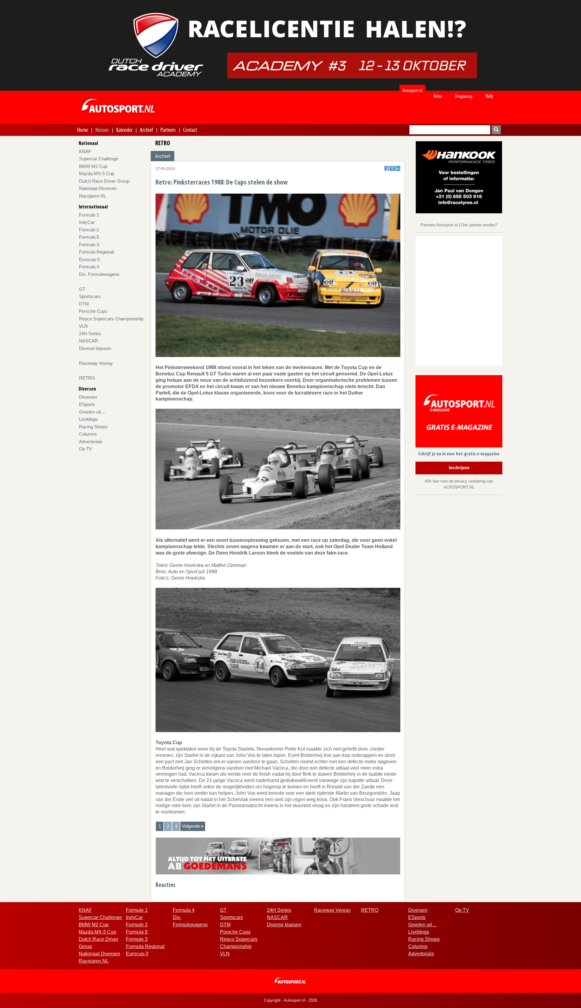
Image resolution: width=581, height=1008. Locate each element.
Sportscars (90, 296)
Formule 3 (89, 244)
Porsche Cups (93, 311)
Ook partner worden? (479, 225)
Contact (190, 129)
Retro (438, 96)
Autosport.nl (412, 90)
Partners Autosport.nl (440, 225)
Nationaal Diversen (98, 188)
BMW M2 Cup (93, 166)
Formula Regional (96, 251)
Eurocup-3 (89, 259)
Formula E (89, 237)
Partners (168, 129)
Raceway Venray (96, 363)
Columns (88, 434)
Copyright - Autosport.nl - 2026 (290, 1000)
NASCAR (88, 340)
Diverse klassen (95, 348)
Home (82, 129)
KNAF (85, 151)
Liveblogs (88, 419)
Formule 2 (89, 229)
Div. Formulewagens (99, 274)
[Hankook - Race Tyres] (459, 176)
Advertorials (91, 441)
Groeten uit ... (92, 411)
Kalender (124, 129)
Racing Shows (93, 426)
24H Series (90, 333)
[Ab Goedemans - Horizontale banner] (278, 855)
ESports (87, 404)
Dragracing (463, 96)
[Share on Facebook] (386, 168)
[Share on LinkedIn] (397, 168)
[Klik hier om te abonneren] (458, 412)
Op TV (85, 448)
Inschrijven (459, 468)
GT (82, 289)
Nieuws (102, 129)
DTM (84, 303)
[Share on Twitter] (392, 168)
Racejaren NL (92, 195)
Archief (146, 129)
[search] (496, 129)
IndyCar (87, 222)
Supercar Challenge (98, 158)
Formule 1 (89, 215)
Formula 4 (89, 266)
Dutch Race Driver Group (104, 181)
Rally (489, 96)
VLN (83, 326)
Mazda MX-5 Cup (96, 173)
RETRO (87, 378)
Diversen (88, 397)
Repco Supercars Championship (111, 318)
